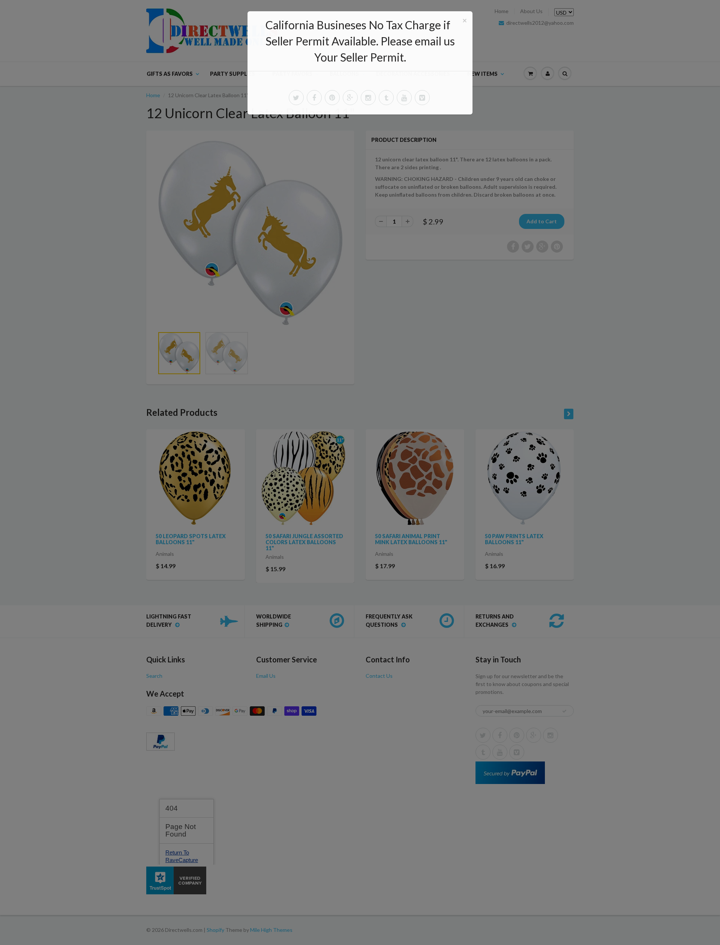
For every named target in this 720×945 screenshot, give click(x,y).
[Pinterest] (332, 97)
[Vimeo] (422, 97)
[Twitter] (296, 97)
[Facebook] (314, 97)
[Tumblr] (386, 97)
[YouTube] (404, 97)
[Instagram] (368, 97)
